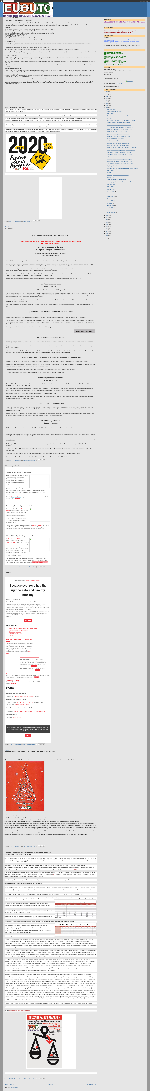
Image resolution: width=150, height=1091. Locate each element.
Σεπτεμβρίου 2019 (111, 194)
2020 (107, 105)
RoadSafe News (110, 177)
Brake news (8, 572)
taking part (35, 661)
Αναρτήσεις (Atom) (15, 1087)
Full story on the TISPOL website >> (84, 331)
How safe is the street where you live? (18, 630)
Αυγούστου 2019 (111, 196)
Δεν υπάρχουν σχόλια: (30, 460)
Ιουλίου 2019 (110, 198)
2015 (107, 222)
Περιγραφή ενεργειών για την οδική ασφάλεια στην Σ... (119, 181)
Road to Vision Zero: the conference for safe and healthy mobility (30, 711)
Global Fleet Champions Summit (25, 703)
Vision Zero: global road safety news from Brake (19, 466)
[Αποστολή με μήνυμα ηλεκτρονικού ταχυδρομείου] (33, 221)
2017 (107, 217)
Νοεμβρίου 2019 (111, 189)
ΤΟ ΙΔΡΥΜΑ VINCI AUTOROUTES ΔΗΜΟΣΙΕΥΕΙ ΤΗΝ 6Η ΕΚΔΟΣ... (122, 168)
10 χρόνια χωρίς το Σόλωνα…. (114, 166)
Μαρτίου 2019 (110, 207)
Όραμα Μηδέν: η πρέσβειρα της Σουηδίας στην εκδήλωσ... (120, 152)
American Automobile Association (15, 1007)
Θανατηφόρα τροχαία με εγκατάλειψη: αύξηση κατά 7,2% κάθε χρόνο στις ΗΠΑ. (28, 852)
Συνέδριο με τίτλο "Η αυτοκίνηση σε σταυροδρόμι (118, 143)
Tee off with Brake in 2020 (15, 633)
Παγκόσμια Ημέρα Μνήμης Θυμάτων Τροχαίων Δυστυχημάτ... (121, 150)
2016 (107, 219)
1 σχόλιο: (28, 221)
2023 (107, 98)
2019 (107, 107)
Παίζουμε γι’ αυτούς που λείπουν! (114, 156)
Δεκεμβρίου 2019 (111, 109)
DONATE (28, 735)
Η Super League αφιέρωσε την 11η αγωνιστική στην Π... (119, 159)
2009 (107, 235)
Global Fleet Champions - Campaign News (116, 179)
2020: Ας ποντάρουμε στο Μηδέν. (14, 107)
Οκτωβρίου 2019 (111, 191)
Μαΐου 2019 (110, 203)
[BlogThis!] (35, 221)
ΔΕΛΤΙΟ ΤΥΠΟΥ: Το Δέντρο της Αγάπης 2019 (117, 131)
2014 (107, 224)
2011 (107, 231)
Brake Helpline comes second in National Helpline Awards (23, 628)
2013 (107, 226)
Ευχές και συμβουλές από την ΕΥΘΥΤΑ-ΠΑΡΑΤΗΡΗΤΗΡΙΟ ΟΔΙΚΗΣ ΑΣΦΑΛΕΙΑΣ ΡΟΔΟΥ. (30, 751)
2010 (107, 233)
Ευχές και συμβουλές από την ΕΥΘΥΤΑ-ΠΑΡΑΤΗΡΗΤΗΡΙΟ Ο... (121, 120)
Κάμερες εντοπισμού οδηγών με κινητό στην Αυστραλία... (120, 129)
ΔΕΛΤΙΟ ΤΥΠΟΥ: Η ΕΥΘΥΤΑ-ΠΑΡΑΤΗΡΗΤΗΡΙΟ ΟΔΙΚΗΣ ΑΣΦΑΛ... (122, 147)
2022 (107, 101)
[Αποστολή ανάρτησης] (31, 221)
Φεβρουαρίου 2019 (111, 210)
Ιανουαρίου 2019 (111, 212)
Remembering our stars (15, 632)
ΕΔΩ (75, 869)
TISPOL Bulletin (9, 228)
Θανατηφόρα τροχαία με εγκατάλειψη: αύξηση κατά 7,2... (120, 122)
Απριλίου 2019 (110, 205)
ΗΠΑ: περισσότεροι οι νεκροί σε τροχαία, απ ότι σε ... (119, 125)
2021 (107, 103)
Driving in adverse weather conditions (24, 696)
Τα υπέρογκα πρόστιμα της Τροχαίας (115, 138)
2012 (107, 229)
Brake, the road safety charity (33, 580)
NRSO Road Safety (111, 172)
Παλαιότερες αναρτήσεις (91, 1084)
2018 (107, 215)
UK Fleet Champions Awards (22, 704)
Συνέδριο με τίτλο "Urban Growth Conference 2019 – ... (119, 145)
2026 (107, 91)
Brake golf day (17, 717)
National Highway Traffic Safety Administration (19, 1010)
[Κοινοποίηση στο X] (36, 221)
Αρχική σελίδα (49, 1084)
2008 (107, 238)
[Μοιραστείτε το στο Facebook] (38, 221)
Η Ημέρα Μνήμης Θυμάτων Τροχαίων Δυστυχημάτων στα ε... (120, 163)
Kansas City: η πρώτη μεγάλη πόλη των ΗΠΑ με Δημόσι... (120, 136)
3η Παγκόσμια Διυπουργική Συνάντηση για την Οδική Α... (120, 127)
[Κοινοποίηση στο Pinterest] (39, 221)
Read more (28, 620)
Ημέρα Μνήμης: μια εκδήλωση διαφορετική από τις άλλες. (120, 161)
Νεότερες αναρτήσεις (9, 1084)
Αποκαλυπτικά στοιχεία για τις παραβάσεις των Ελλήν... (119, 154)
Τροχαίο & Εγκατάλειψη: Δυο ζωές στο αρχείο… (118, 134)
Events (11, 635)
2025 (107, 94)
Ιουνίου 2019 (110, 200)
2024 (107, 96)
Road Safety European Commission (115, 140)
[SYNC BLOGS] (121, 83)
